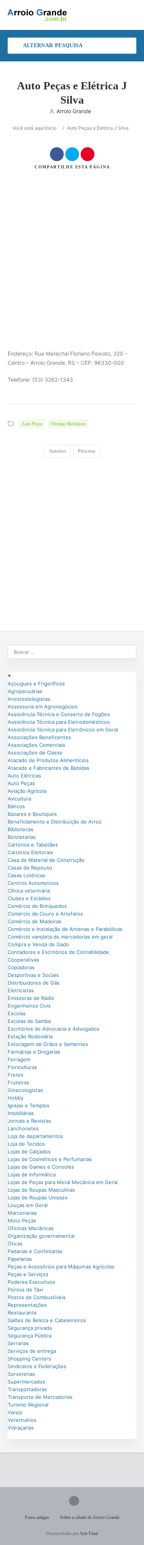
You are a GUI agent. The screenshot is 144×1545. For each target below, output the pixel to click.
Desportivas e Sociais (33, 975)
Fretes (15, 1075)
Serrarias (18, 1343)
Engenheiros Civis (29, 1006)
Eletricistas (21, 990)
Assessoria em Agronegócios (43, 706)
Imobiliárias (21, 1113)
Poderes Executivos (31, 1282)
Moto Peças (22, 1220)
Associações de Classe (35, 752)
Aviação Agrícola (27, 791)
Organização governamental (41, 1236)
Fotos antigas (37, 1517)
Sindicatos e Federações (37, 1366)
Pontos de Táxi (25, 1289)
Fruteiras (18, 1082)
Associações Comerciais (36, 745)
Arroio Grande (73, 111)
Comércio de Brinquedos (37, 906)
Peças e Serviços (28, 1274)
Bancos (16, 806)
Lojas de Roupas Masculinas (41, 1190)
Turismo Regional (28, 1405)
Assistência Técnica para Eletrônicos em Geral (63, 729)
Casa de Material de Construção (46, 860)
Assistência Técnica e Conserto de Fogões (59, 714)
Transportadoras (27, 1389)
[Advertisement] (72, 243)
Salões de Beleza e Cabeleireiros (47, 1320)
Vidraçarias (21, 1428)
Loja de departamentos (35, 1136)
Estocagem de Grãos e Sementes (48, 1044)
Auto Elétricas (24, 775)
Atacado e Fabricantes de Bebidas (48, 768)
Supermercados (26, 1382)
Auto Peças (32, 424)
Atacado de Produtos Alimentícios (48, 760)
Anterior (57, 451)
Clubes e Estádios (29, 898)
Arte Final (88, 1533)
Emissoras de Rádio (31, 998)
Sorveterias (21, 1374)
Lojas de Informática (32, 1174)
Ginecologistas (25, 1090)
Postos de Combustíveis (37, 1297)
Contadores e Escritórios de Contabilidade (58, 952)
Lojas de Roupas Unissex (38, 1197)
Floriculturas (22, 1067)
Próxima (86, 451)
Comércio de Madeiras (34, 921)
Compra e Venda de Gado (38, 944)
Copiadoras (21, 967)
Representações (27, 1305)
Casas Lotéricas (26, 875)
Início (50, 128)
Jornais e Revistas (29, 1121)
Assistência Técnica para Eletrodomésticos (59, 722)
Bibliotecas (20, 829)
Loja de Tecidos (26, 1144)
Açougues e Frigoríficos (36, 683)
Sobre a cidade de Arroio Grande (89, 1517)
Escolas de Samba (29, 1021)
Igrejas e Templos (29, 1105)
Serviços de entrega (32, 1351)
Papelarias (20, 1259)
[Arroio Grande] (38, 15)
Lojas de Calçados (29, 1151)
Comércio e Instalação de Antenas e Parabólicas (65, 929)
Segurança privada (30, 1328)
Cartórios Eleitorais (30, 852)
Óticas (15, 1243)
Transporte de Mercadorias (40, 1397)
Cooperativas (23, 960)
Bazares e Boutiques (32, 814)
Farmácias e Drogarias (34, 1052)
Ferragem (19, 1059)
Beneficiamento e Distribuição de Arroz (54, 822)
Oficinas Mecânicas (68, 424)
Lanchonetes (23, 1128)
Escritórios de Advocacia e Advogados (53, 1029)
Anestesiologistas (29, 699)
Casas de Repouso (30, 868)
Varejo (15, 1412)
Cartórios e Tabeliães (33, 845)
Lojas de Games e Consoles (41, 1167)
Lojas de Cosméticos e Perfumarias (50, 1159)
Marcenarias (22, 1213)
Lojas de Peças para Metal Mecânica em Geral (63, 1182)
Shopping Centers (29, 1359)
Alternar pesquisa (52, 45)
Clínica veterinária (29, 891)
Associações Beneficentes (39, 737)
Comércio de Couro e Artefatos (45, 914)
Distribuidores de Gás (34, 983)
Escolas (17, 1013)
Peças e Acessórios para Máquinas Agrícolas (61, 1266)
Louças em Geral (28, 1205)
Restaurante (22, 1312)
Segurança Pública (29, 1336)
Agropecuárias (25, 691)
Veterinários (22, 1420)
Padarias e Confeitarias (35, 1251)
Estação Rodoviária (30, 1036)
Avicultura (19, 799)
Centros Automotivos (33, 883)
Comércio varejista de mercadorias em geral (60, 937)
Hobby (15, 1098)
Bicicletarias (22, 837)
